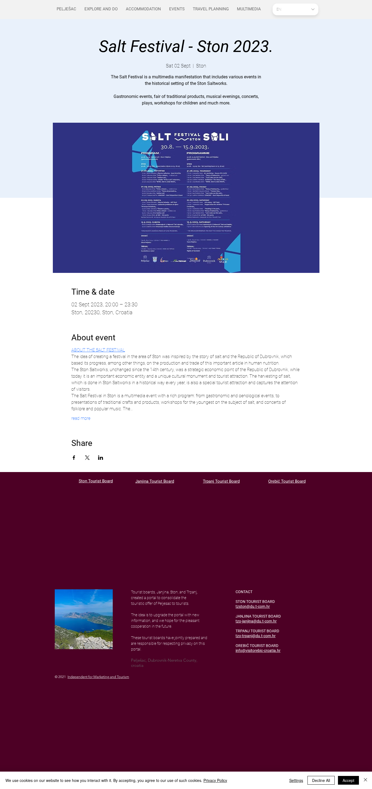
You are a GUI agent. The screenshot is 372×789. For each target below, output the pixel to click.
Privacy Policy (215, 780)
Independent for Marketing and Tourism (98, 677)
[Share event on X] (87, 457)
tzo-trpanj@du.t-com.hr (256, 636)
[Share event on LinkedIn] (100, 457)
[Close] (365, 780)
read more (80, 418)
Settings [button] (296, 780)
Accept (348, 780)
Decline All (321, 780)
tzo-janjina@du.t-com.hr (256, 621)
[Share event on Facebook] (74, 457)
